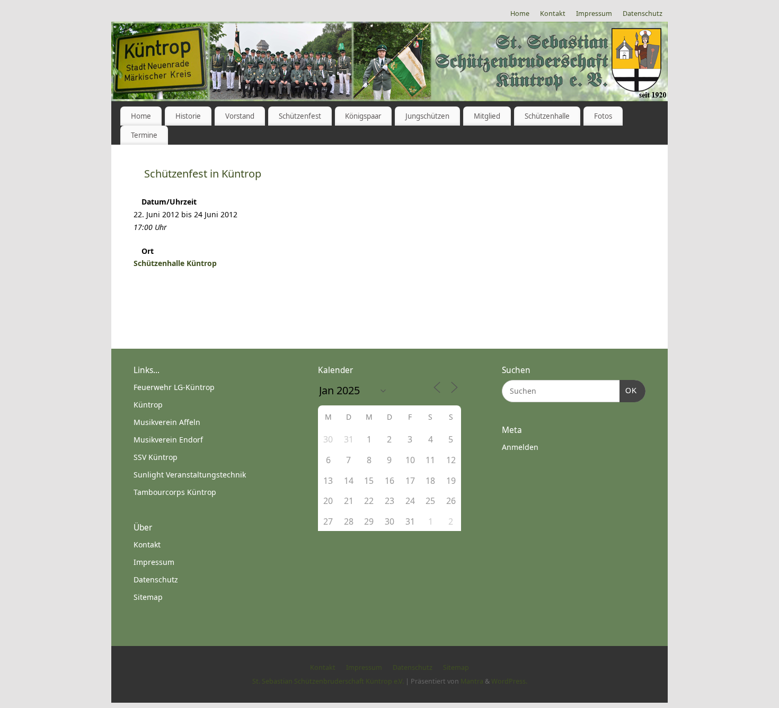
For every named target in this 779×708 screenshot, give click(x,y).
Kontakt (552, 13)
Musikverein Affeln (167, 422)
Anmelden (520, 447)
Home (519, 13)
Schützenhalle (547, 116)
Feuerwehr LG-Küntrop (174, 387)
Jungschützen (427, 116)
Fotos (603, 116)
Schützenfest (300, 116)
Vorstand (239, 116)
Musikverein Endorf (168, 440)
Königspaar (363, 116)
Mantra (472, 681)
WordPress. (509, 681)
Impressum (594, 13)
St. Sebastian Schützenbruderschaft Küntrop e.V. (328, 681)
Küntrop (148, 405)
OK (628, 390)
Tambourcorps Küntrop (175, 492)
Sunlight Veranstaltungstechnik (190, 475)
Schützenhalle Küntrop (175, 263)
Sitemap (148, 597)
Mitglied (487, 116)
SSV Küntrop (156, 457)
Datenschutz (642, 13)
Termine (144, 135)
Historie (188, 116)
